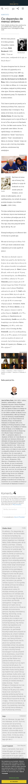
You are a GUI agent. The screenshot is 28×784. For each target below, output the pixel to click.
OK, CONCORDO (14, 781)
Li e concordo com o (14, 517)
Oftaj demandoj (17, 504)
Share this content (17, 8)
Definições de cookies (14, 777)
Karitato (5, 15)
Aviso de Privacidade (19, 517)
